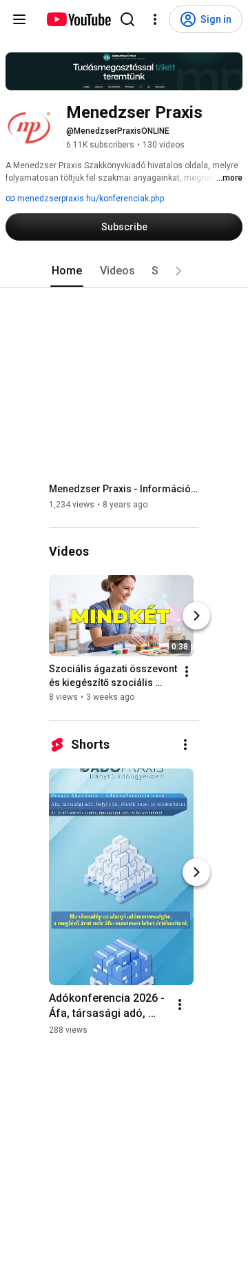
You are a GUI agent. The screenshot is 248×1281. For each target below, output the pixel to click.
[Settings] (155, 19)
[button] (178, 271)
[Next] (196, 616)
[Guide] (19, 19)
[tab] (66, 271)
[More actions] (186, 672)
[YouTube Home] (78, 19)
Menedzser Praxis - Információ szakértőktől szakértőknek (124, 488)
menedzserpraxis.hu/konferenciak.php (89, 198)
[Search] (127, 19)
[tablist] (124, 271)
